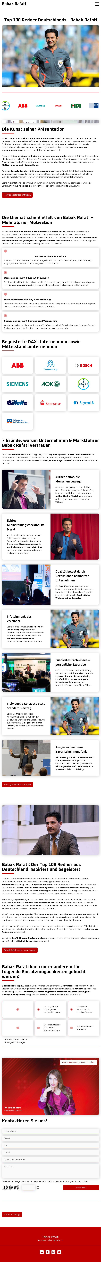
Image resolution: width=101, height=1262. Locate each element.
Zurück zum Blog (12, 1214)
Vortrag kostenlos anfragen (17, 194)
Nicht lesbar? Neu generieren (38, 1187)
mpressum (44, 1240)
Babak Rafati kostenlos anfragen (19, 950)
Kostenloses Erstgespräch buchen (78, 1062)
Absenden (81, 1187)
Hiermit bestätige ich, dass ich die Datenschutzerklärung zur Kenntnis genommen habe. (45, 1181)
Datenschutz (56, 1240)
